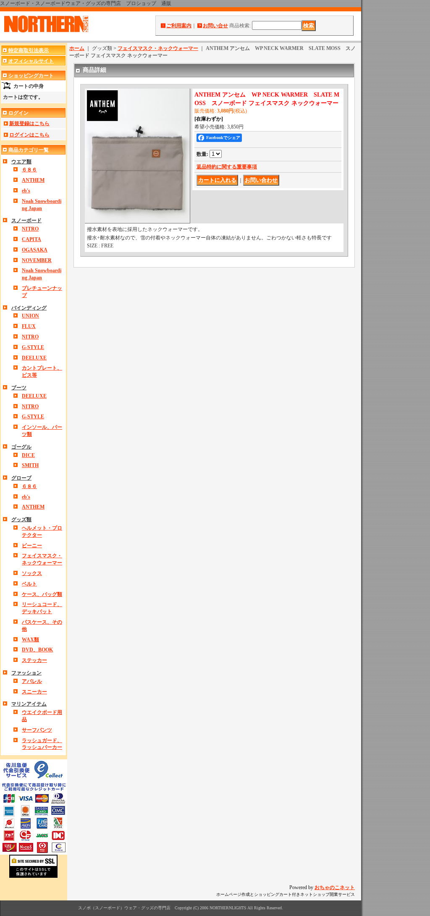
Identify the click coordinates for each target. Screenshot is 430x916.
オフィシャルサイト (31, 61)
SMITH (30, 465)
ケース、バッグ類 (42, 594)
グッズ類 (21, 519)
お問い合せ (215, 26)
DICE (28, 455)
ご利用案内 (178, 26)
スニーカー (34, 692)
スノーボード (26, 220)
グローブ (21, 478)
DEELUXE (34, 358)
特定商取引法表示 (28, 50)
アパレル (32, 681)
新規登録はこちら (29, 123)
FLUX (29, 326)
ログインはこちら (29, 135)
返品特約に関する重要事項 (227, 167)
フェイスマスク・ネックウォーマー (158, 48)
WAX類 (30, 640)
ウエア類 (21, 162)
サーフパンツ (37, 730)
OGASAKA (34, 250)
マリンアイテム (29, 704)
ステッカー (34, 660)
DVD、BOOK (37, 650)
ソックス (32, 573)
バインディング (29, 308)
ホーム (76, 48)
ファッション (26, 673)
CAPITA (31, 239)
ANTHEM (33, 180)
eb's (26, 191)
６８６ (29, 170)
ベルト (29, 584)
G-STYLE (33, 347)
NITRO (30, 229)
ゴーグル (21, 447)
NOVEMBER (37, 260)
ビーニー (32, 546)
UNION (30, 316)
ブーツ (18, 388)
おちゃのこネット (335, 887)
